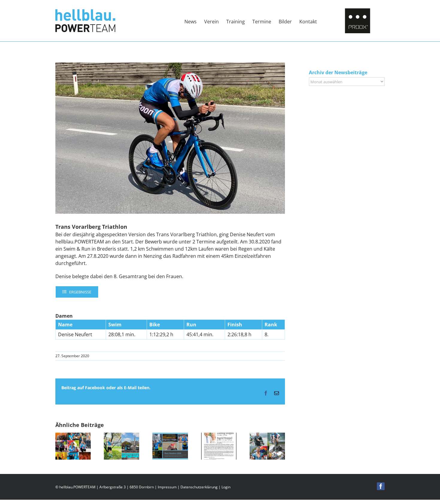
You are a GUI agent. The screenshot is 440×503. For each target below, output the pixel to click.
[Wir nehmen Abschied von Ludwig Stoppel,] (218, 436)
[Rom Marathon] (170, 436)
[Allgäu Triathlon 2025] (267, 436)
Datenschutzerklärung (199, 487)
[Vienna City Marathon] (121, 436)
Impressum (167, 487)
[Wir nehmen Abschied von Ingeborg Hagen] (73, 436)
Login (225, 487)
